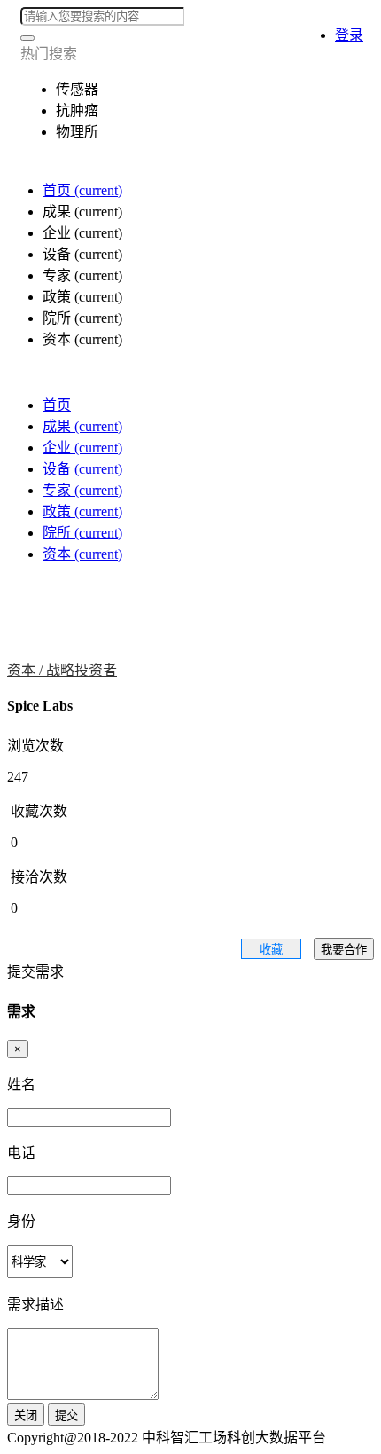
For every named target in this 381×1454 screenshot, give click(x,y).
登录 (349, 35)
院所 (82, 532)
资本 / (26, 670)
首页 (82, 190)
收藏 (271, 949)
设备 (82, 468)
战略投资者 (81, 670)
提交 (66, 1415)
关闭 (25, 1415)
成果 (82, 426)
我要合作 (344, 949)
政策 (82, 511)
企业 (82, 447)
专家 (82, 490)
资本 (82, 554)
